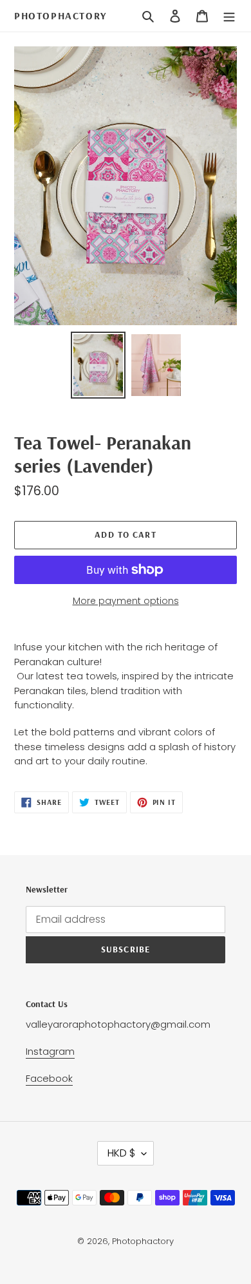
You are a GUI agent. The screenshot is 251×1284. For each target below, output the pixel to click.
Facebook (49, 1078)
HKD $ (121, 1153)
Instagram (50, 1051)
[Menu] (229, 16)
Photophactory (60, 16)
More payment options (126, 600)
